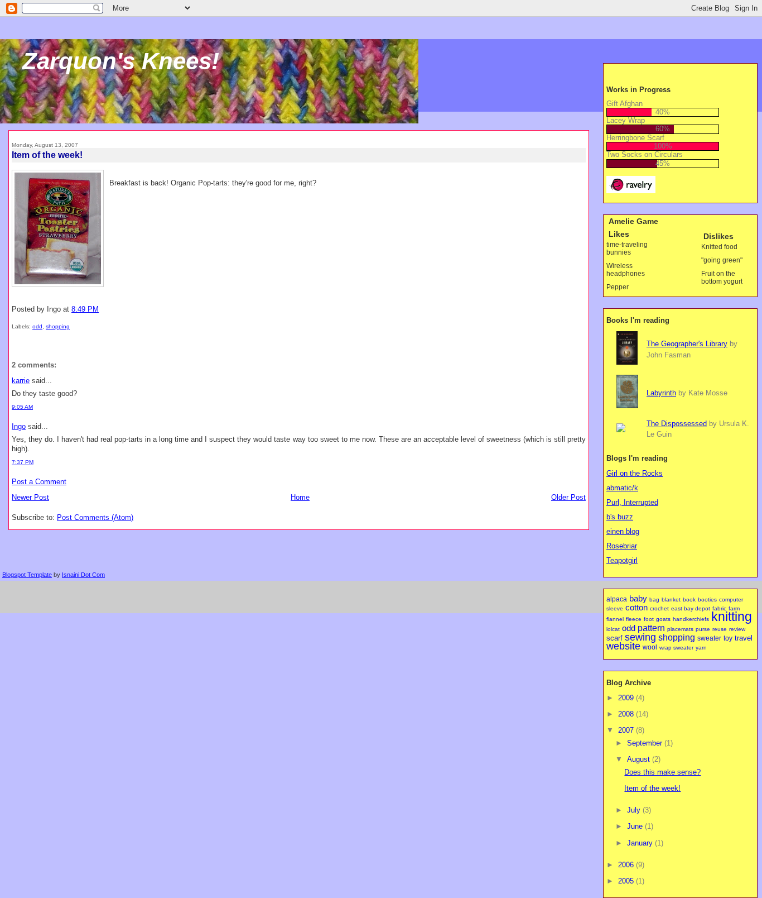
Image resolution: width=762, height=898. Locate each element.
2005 (627, 881)
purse (703, 629)
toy (728, 638)
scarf (614, 638)
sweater (709, 638)
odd (37, 326)
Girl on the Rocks (634, 473)
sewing (640, 637)
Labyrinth (661, 393)
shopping (58, 326)
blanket (671, 599)
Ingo (19, 426)
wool (650, 647)
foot (649, 619)
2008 (627, 714)
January (641, 843)
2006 (627, 865)
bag (654, 599)
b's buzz (619, 517)
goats (663, 619)
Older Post (568, 497)
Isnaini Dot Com (83, 574)
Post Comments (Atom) (95, 517)
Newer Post (30, 497)
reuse (719, 629)
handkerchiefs (691, 619)
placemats (680, 629)
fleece (634, 619)
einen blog (622, 531)
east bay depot (690, 608)
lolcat (613, 629)
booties (707, 599)
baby (638, 598)
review (737, 629)
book (689, 599)
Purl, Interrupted (632, 502)
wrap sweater (676, 647)
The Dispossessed (677, 423)
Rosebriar (621, 546)
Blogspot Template (27, 574)
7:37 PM (22, 462)
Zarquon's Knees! (120, 61)
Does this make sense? (662, 772)
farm (734, 608)
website (623, 646)
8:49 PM (85, 309)
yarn (701, 647)
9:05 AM (22, 407)
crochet (659, 608)
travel (744, 638)
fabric (719, 608)
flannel (615, 619)
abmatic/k (622, 488)
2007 (627, 730)
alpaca (616, 599)
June (636, 826)
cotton (636, 607)
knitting (731, 616)
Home (300, 497)
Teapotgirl (622, 560)
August (639, 759)
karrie (21, 380)
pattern (651, 628)
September (645, 743)
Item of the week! (47, 155)
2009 (627, 698)
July (635, 810)
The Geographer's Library (687, 344)
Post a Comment (39, 481)
